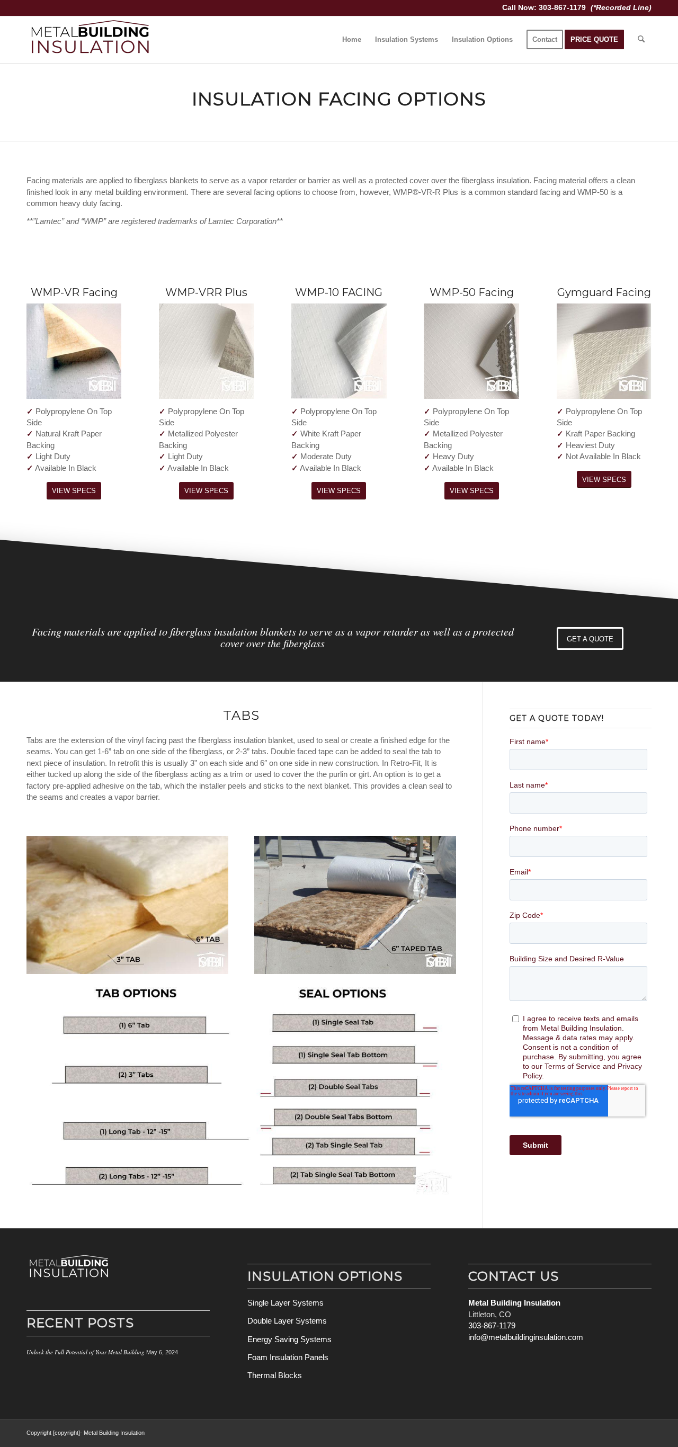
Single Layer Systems (285, 1302)
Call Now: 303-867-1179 (545, 7)
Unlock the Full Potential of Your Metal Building (85, 1352)
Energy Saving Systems (289, 1339)
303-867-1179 (491, 1325)
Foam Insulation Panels (287, 1357)
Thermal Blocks (274, 1375)
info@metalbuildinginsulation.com (525, 1337)
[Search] (641, 39)
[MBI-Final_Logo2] (90, 39)
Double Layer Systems (287, 1320)
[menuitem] (351, 39)
